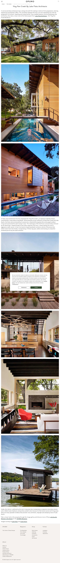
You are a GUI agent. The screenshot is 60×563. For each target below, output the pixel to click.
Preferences (23, 287)
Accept (36, 287)
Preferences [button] (15, 284)
